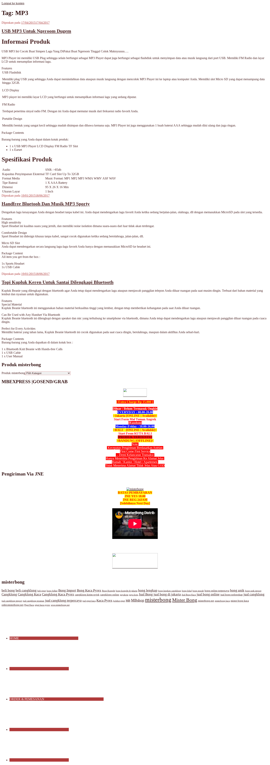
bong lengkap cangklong (169, 591)
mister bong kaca (240, 600)
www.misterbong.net (60, 605)
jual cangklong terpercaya (63, 600)
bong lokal (187, 591)
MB (128, 600)
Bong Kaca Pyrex (89, 590)
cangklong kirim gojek (87, 594)
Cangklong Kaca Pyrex (58, 594)
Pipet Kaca (29, 605)
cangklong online (109, 594)
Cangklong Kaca (29, 594)
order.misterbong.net (13, 605)
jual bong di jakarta (167, 594)
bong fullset (52, 591)
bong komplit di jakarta (126, 591)
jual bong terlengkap (231, 594)
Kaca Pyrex (104, 600)
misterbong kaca (222, 601)
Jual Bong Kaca (189, 595)
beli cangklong (26, 590)
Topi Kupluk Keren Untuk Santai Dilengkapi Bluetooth (57, 282)
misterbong (158, 599)
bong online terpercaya (217, 590)
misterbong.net (206, 600)
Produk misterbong (13, 373)
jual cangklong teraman (33, 601)
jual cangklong (254, 594)
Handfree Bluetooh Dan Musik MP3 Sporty (46, 203)
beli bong (8, 590)
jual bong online (208, 594)
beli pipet (41, 591)
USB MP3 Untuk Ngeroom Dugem (36, 31)
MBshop (137, 600)
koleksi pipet (119, 601)
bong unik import (253, 591)
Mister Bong (184, 600)
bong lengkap (147, 590)
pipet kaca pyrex (42, 605)
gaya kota (133, 595)
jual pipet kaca (89, 601)
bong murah (198, 591)
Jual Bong (146, 594)
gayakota (124, 595)
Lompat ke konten (13, 3)
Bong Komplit (108, 591)
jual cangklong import (12, 601)
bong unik (237, 590)
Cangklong (9, 594)
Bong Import (67, 590)
